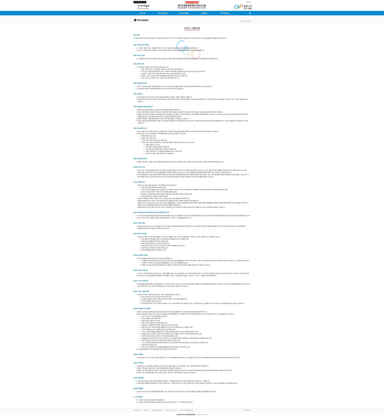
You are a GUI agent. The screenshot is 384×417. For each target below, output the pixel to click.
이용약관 (146, 410)
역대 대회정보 (224, 13)
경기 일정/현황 (183, 13)
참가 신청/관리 (163, 13)
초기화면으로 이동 (140, 2)
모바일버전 (247, 410)
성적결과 (204, 13)
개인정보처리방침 (157, 410)
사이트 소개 (137, 410)
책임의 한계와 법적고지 (187, 410)
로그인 (248, 2)
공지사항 (142, 13)
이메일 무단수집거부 (171, 410)
